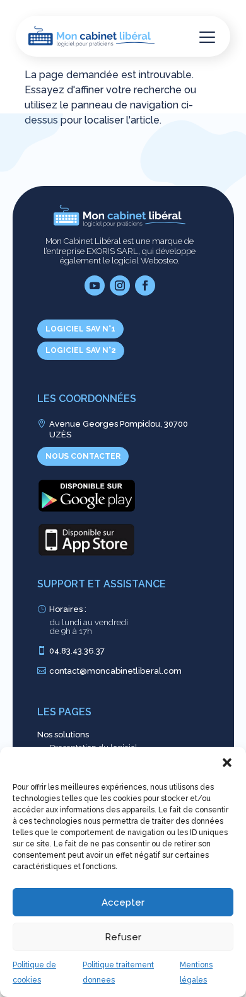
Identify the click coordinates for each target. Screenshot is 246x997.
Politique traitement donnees (118, 972)
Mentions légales (196, 972)
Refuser (123, 937)
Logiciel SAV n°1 (80, 329)
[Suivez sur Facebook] (145, 285)
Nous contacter (82, 456)
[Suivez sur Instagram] (120, 285)
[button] (227, 762)
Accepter (123, 902)
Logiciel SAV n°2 (80, 350)
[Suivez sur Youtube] (95, 285)
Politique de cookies (34, 972)
